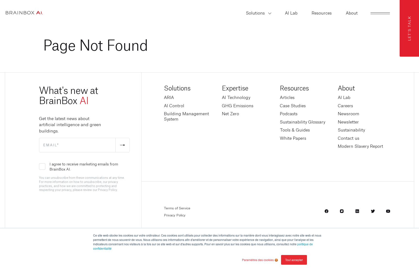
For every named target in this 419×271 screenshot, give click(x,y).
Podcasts (289, 113)
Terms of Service (177, 208)
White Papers (293, 138)
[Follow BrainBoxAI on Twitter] (373, 212)
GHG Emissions (237, 105)
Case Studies (293, 105)
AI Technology (236, 97)
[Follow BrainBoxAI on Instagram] (341, 212)
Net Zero (230, 113)
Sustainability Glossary (302, 121)
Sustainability (351, 129)
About (346, 87)
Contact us (348, 138)
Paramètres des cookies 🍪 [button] (260, 260)
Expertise (235, 87)
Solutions (177, 87)
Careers (345, 105)
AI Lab (344, 97)
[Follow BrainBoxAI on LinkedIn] (357, 212)
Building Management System (186, 116)
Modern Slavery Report (360, 146)
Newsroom (348, 113)
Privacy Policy (174, 215)
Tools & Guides (295, 129)
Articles (287, 97)
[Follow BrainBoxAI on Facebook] (326, 212)
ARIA (169, 97)
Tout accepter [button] (294, 260)
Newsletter (348, 121)
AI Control (174, 105)
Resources (294, 87)
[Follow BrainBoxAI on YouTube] (388, 212)
